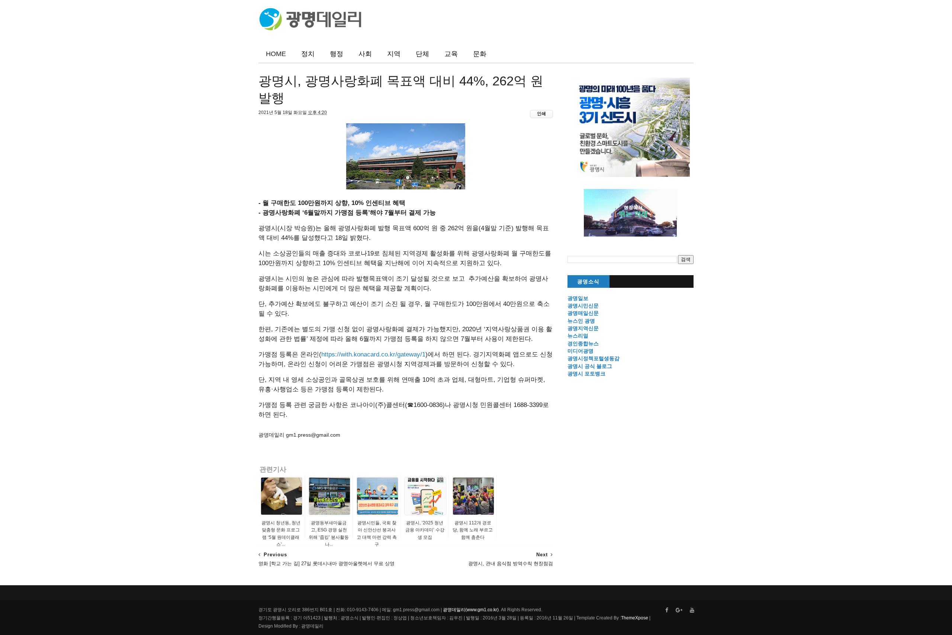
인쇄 (541, 113)
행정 (336, 54)
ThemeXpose (634, 618)
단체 (422, 54)
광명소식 (588, 281)
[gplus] (679, 610)
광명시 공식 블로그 (589, 366)
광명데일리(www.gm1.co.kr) (471, 609)
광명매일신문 (583, 313)
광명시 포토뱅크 (586, 374)
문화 (479, 54)
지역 (394, 54)
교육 (451, 54)
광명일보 (577, 298)
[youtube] (692, 610)
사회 (365, 54)
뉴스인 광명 (581, 321)
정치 (308, 54)
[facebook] (666, 610)
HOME (276, 54)
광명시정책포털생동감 (593, 358)
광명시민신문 (583, 306)
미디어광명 (580, 351)
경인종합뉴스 (583, 343)
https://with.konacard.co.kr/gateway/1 (373, 354)
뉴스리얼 (577, 336)
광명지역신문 (583, 328)
